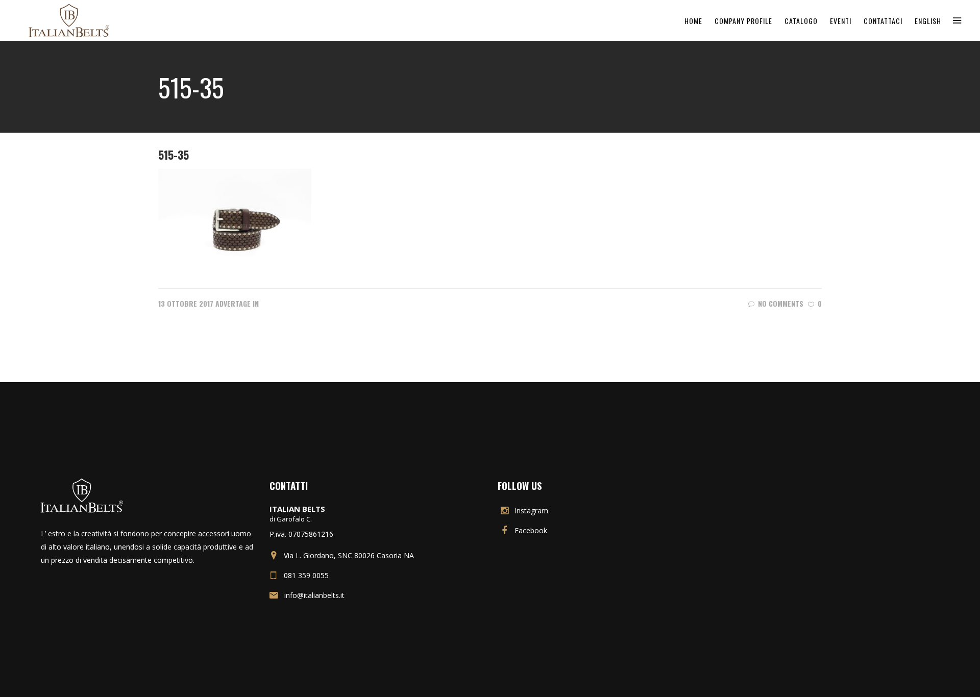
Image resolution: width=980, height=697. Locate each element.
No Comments (780, 303)
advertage (233, 303)
